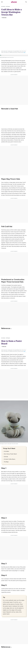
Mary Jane (4, 346)
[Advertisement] (14, 34)
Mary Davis (4, 17)
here (24, 52)
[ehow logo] (14, 2)
